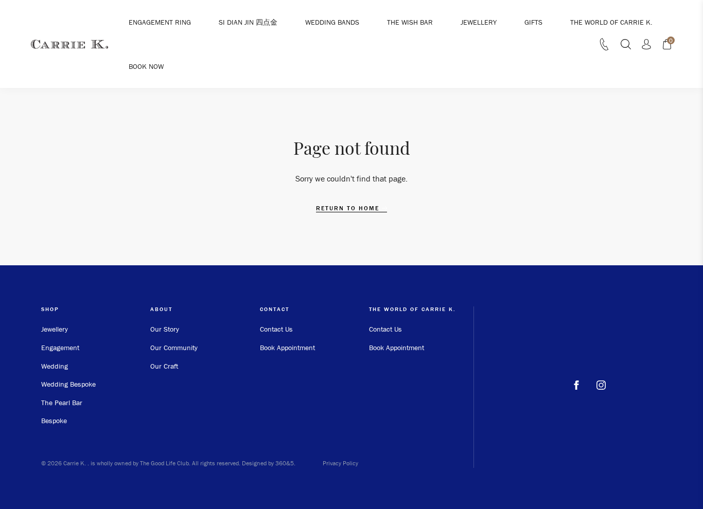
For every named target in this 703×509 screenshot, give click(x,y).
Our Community (174, 347)
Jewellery (54, 329)
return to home (349, 208)
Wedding (54, 366)
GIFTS (533, 22)
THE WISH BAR (410, 22)
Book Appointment (287, 347)
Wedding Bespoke (68, 384)
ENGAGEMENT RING (160, 22)
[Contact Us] (604, 47)
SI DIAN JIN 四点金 (248, 22)
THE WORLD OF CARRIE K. (611, 22)
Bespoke (54, 420)
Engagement (60, 347)
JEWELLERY (479, 22)
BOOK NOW (146, 66)
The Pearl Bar (61, 402)
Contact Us (276, 329)
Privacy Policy (340, 463)
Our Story (164, 329)
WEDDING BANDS (332, 22)
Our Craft (164, 366)
